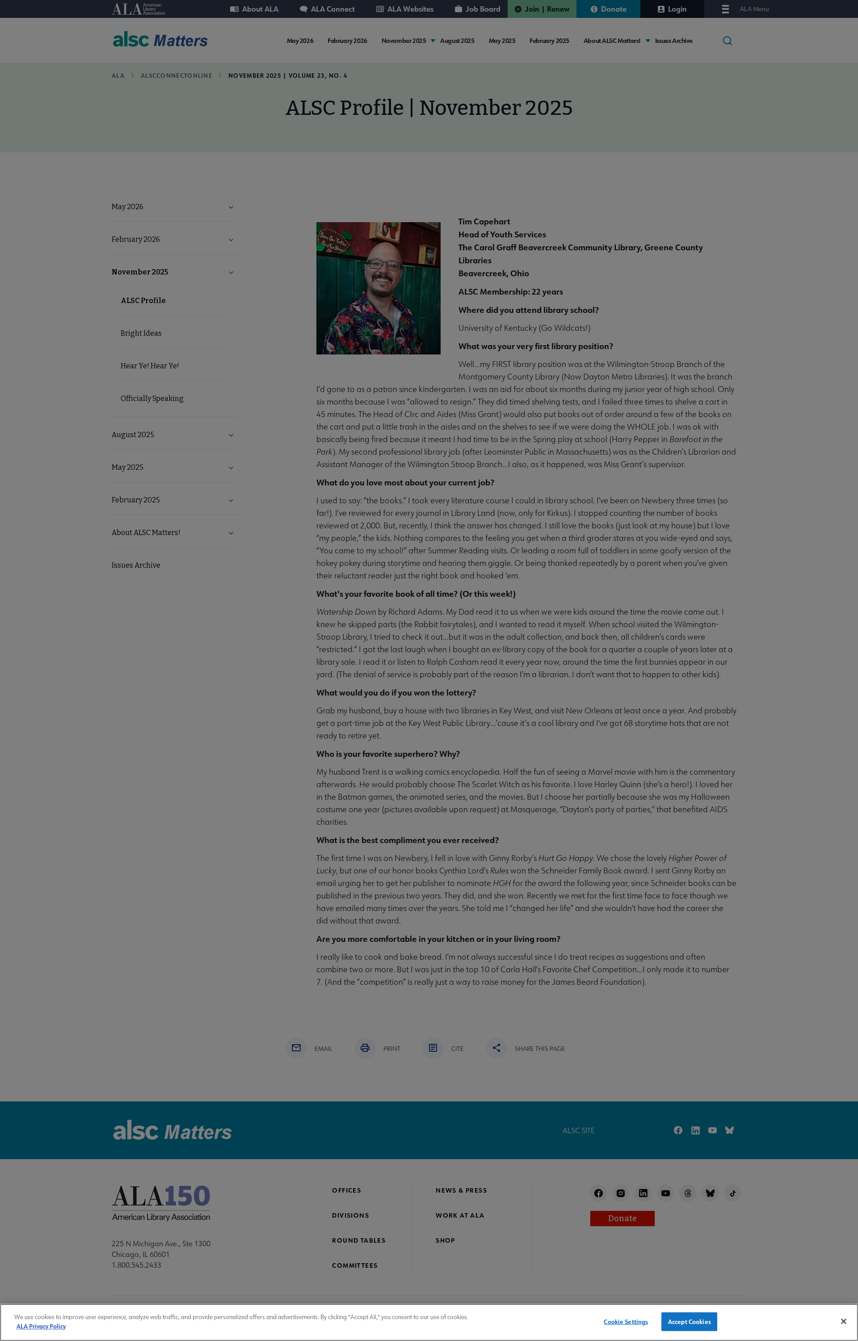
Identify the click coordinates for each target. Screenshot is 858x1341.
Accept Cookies (689, 1321)
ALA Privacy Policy (41, 1325)
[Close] (844, 1321)
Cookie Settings (626, 1321)
